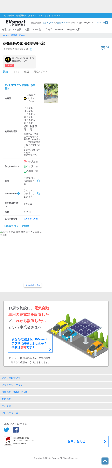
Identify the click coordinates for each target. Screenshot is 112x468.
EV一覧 (37, 29)
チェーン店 (73, 29)
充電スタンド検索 (11, 29)
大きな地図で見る (33, 285)
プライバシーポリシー (13, 385)
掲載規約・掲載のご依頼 (14, 392)
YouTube (59, 29)
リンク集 (6, 406)
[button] (102, 22)
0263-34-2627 (31, 218)
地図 (27, 29)
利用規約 (6, 399)
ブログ (48, 29)
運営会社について (11, 378)
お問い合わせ (76, 441)
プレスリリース (10, 413)
